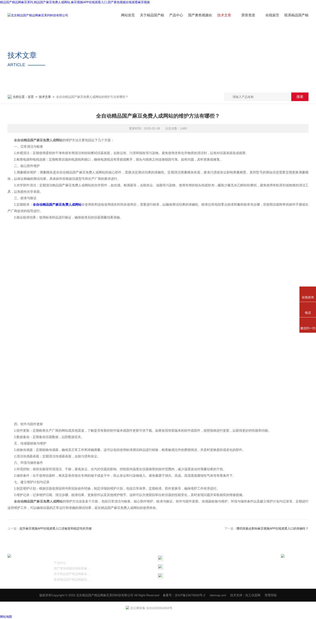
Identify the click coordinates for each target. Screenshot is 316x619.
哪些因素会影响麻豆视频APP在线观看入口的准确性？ (272, 528)
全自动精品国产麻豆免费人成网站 (57, 204)
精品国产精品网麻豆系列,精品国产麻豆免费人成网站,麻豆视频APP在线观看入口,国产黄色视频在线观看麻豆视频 (75, 2)
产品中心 (176, 15)
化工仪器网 (252, 595)
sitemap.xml (218, 595)
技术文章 (224, 15)
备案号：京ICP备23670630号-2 (184, 595)
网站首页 (128, 15)
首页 (31, 97)
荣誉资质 (248, 15)
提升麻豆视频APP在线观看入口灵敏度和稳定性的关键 (56, 528)
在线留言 (272, 15)
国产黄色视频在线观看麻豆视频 (73, 568)
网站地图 (6, 616)
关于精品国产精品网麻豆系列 (73, 574)
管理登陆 (271, 595)
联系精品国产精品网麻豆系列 (73, 579)
